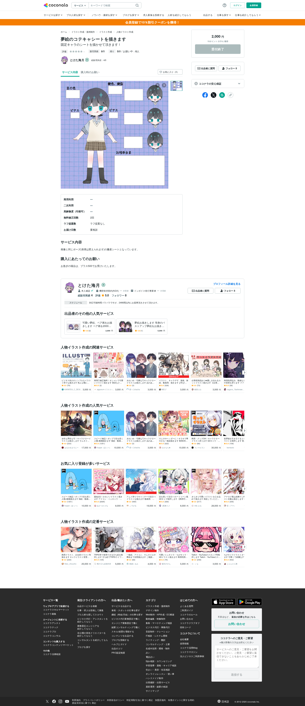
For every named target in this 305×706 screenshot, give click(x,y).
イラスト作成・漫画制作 (83, 31)
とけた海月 (89, 285)
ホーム (64, 31)
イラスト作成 (105, 31)
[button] (217, 83)
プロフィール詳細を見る (227, 283)
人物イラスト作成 (124, 31)
